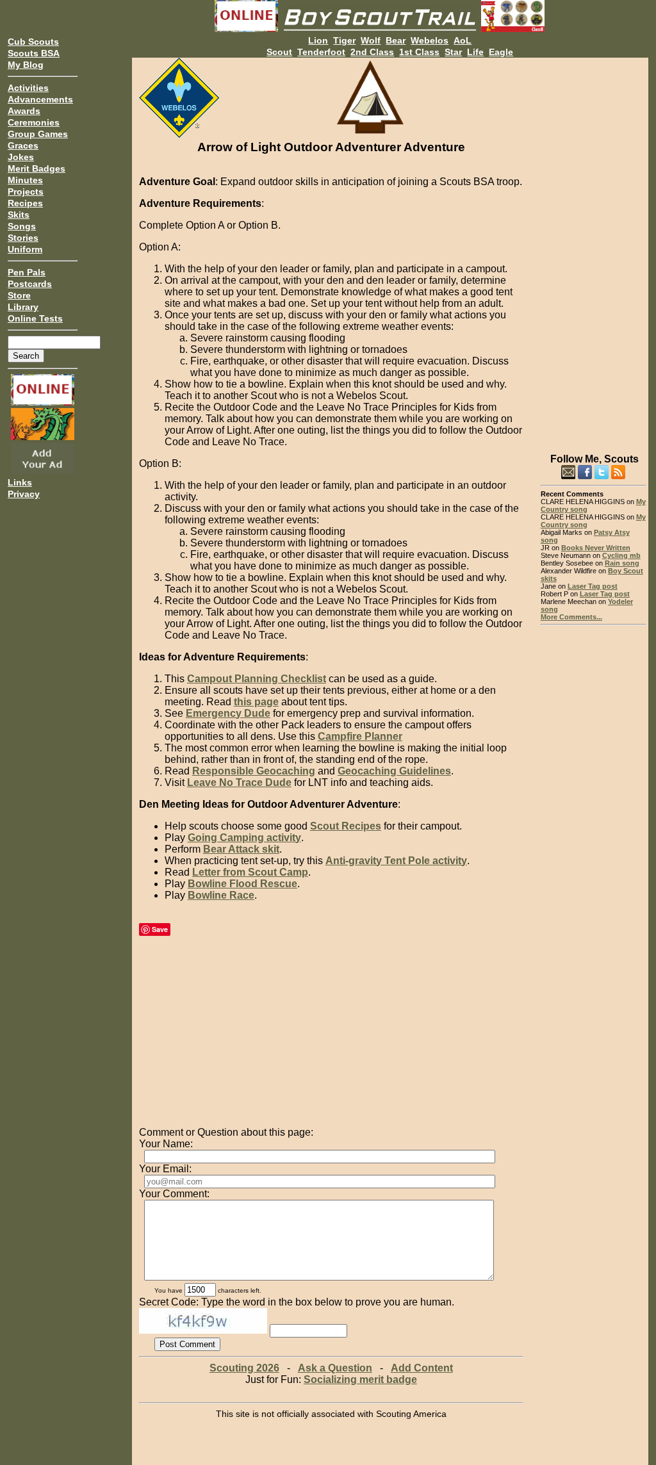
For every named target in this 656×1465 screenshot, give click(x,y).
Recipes (25, 203)
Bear (396, 40)
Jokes (21, 157)
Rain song (622, 563)
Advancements (40, 99)
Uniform (25, 249)
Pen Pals (26, 272)
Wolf (371, 40)
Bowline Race (221, 895)
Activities (28, 88)
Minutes (25, 180)
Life (475, 52)
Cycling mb (621, 555)
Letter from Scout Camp (250, 872)
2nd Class (372, 52)
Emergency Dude (228, 713)
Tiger (344, 40)
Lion (318, 40)
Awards (24, 111)
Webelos (429, 40)
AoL (463, 40)
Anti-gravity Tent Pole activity (396, 860)
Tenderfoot (321, 52)
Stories (23, 238)
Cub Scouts (33, 42)
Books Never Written (595, 548)
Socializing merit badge (360, 1379)
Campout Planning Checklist (256, 678)
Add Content (422, 1368)
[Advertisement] (593, 250)
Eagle (501, 52)
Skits (18, 214)
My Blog (26, 65)
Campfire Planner (360, 736)
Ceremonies (34, 122)
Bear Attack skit (241, 849)
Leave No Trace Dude (239, 782)
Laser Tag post (593, 586)
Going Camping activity (244, 837)
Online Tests (35, 318)
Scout (279, 52)
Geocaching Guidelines (394, 770)
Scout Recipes (345, 826)
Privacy (24, 494)
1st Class (419, 52)
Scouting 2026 (244, 1368)
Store (19, 295)
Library (23, 307)
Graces (23, 145)
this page (256, 701)
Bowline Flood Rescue (242, 883)
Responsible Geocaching (253, 770)
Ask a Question (335, 1368)
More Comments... (571, 617)
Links (20, 482)
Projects (26, 191)
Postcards (30, 284)
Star (453, 52)
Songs (22, 226)
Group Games (38, 134)
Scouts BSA (34, 53)
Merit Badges (36, 168)
